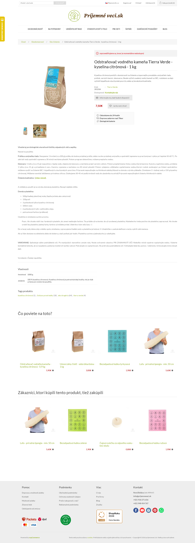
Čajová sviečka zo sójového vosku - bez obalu (116, 444)
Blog (165, 29)
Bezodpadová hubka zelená (73, 443)
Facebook (135, 510)
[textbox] (36, 3)
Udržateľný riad (74, 29)
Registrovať (127, 3)
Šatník (128, 29)
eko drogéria (63, 295)
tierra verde (78, 295)
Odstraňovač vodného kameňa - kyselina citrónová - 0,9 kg (35, 365)
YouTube (142, 510)
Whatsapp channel (161, 510)
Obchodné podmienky (68, 493)
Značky (99, 505)
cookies (90, 537)
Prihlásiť (138, 3)
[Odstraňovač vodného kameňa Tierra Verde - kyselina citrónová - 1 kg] (39, 131)
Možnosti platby (28, 501)
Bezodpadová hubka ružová (153, 443)
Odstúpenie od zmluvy (31, 508)
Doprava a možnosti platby (33, 493)
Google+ (154, 510)
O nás (98, 493)
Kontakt (25, 497)
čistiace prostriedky (45, 295)
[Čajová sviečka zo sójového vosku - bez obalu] (117, 420)
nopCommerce (34, 537)
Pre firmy (100, 497)
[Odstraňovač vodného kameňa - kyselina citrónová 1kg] (25, 131)
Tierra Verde (112, 87)
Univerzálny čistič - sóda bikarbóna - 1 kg (77, 365)
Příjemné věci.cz (113, 3)
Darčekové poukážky (147, 29)
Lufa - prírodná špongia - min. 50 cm (156, 364)
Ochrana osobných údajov (70, 497)
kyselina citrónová (25, 295)
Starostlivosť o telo (97, 29)
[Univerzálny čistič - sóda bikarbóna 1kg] (78, 341)
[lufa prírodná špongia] (157, 341)
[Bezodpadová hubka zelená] (78, 420)
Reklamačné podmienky (69, 505)
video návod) (40, 178)
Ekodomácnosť (35, 29)
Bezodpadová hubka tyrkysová (115, 364)
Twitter (148, 510)
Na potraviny (54, 29)
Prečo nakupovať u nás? (68, 501)
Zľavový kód (27, 505)
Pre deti (116, 29)
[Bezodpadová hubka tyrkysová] (117, 341)
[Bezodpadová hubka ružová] (157, 420)
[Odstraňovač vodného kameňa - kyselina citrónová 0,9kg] (38, 341)
